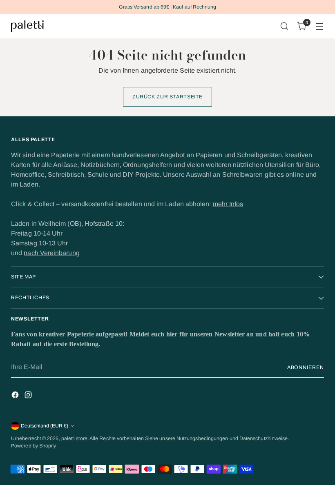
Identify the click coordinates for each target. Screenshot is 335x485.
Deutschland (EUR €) (44, 426)
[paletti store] (27, 26)
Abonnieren (305, 367)
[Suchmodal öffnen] (284, 26)
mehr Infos (228, 203)
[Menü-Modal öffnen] (319, 26)
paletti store (74, 438)
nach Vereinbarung (51, 252)
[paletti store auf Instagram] (29, 396)
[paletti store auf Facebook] (16, 396)
